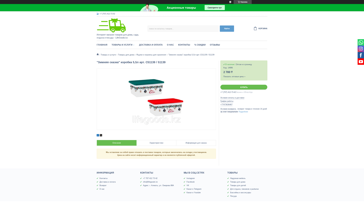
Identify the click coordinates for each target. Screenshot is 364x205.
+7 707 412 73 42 (150, 178)
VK (188, 185)
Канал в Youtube (194, 192)
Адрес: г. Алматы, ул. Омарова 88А (158, 185)
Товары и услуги (122, 45)
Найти (227, 28)
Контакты (184, 45)
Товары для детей (238, 185)
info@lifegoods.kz (150, 182)
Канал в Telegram (194, 189)
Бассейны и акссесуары (240, 192)
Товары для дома (126, 55)
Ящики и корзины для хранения (151, 55)
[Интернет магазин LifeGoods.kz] (121, 25)
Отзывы (215, 45)
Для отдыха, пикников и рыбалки (244, 189)
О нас (170, 45)
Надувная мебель (238, 178)
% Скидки (200, 45)
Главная (102, 45)
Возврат (103, 185)
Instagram (191, 178)
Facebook (191, 182)
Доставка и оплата (151, 45)
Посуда (233, 196)
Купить (244, 87)
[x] (101, 136)
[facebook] (98, 136)
